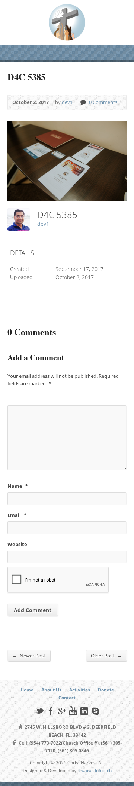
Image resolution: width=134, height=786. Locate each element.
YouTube (72, 710)
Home (27, 690)
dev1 (67, 102)
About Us (51, 690)
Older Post (106, 655)
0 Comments (83, 102)
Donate (106, 690)
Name (17, 486)
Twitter (39, 710)
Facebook (50, 710)
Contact (67, 697)
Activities (79, 690)
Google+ (61, 710)
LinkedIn (84, 710)
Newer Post (28, 655)
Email (16, 515)
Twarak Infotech (95, 770)
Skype (95, 710)
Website (17, 544)
